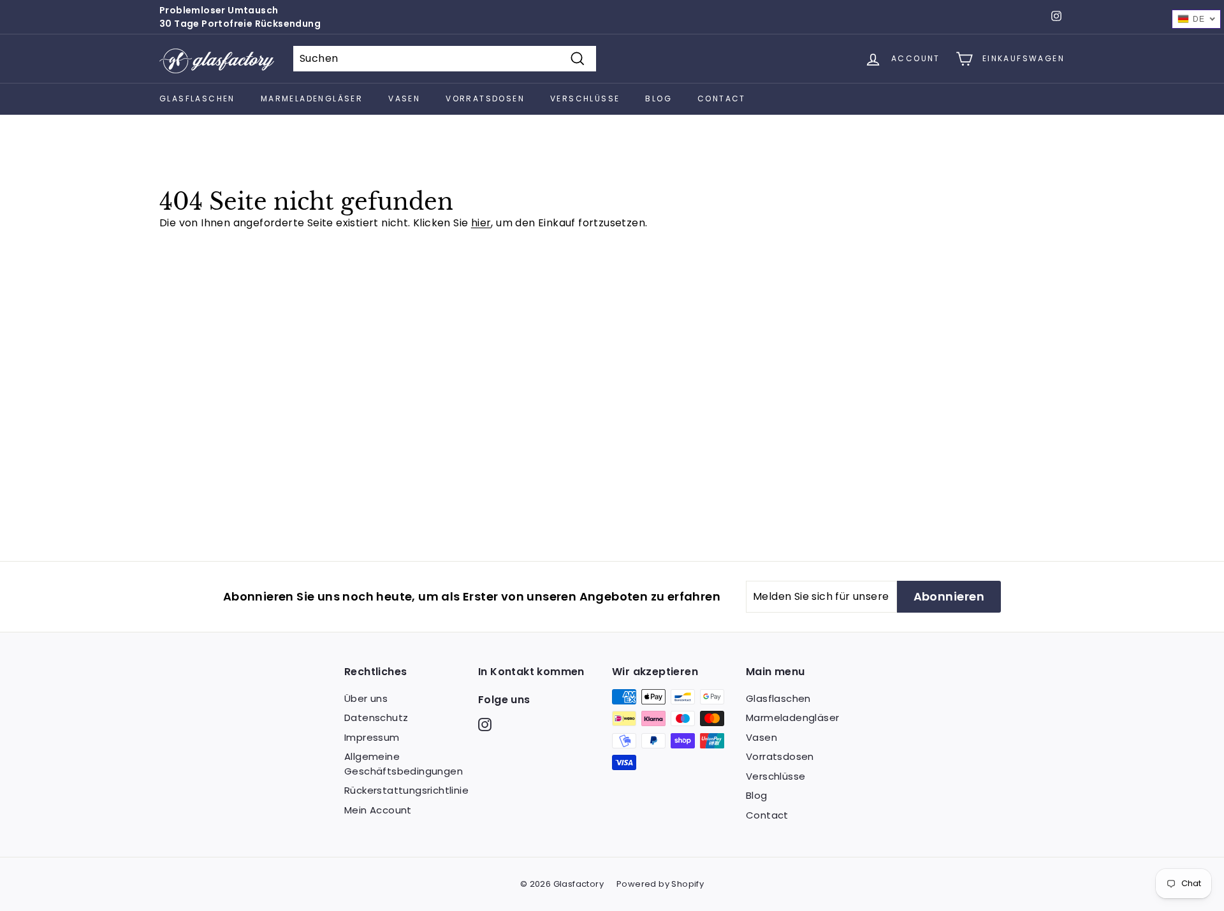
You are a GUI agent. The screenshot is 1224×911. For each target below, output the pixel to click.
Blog (658, 98)
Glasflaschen (197, 98)
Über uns (366, 698)
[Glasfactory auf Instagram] (485, 724)
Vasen (404, 98)
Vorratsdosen (485, 98)
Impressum (372, 737)
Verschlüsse (585, 98)
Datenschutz (376, 717)
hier (481, 222)
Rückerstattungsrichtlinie (406, 790)
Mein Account (378, 810)
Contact (721, 98)
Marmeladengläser (312, 98)
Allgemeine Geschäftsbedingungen (403, 764)
